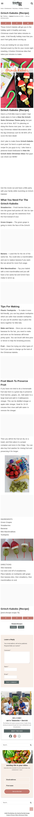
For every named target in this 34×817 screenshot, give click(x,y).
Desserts (21, 627)
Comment (7, 650)
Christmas (13, 627)
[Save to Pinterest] (17, 23)
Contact (8, 815)
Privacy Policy (14, 815)
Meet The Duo (17, 731)
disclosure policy (5, 18)
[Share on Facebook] (6, 23)
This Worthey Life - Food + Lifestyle (17, 3)
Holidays (21, 8)
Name (6, 666)
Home (2, 8)
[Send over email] (28, 23)
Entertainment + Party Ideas (11, 8)
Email (6, 674)
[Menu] (2, 3)
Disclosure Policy (23, 815)
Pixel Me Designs (25, 813)
